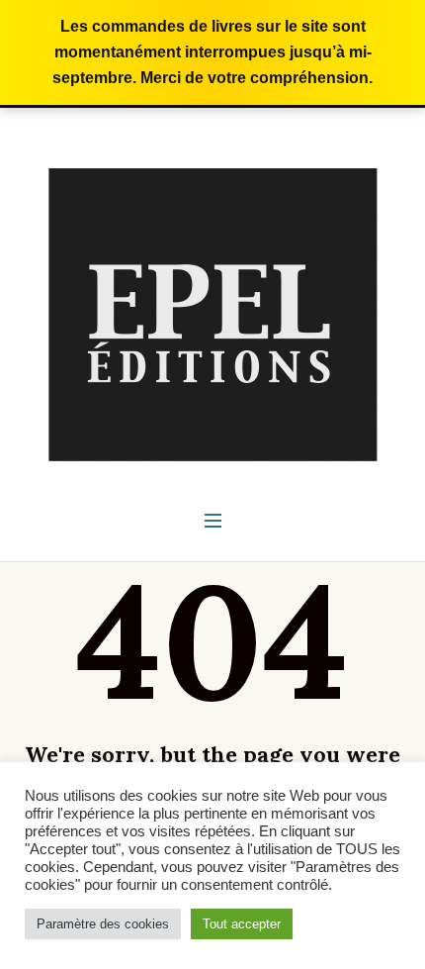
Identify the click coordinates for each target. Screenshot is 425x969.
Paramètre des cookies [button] (103, 924)
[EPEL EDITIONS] (213, 313)
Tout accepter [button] (242, 924)
